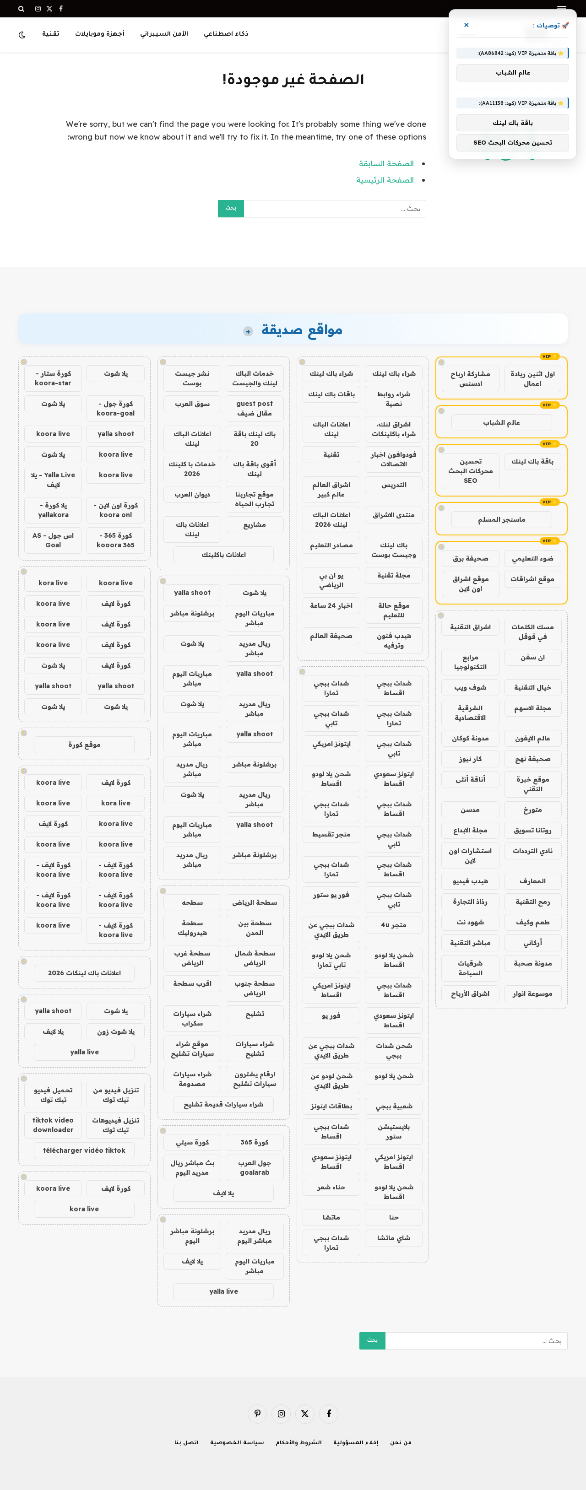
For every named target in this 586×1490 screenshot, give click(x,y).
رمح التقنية (532, 901)
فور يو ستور (331, 895)
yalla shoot (192, 592)
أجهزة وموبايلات (100, 34)
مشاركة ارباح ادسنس (470, 379)
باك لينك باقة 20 (254, 439)
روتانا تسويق (533, 830)
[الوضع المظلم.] (22, 34)
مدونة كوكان (470, 738)
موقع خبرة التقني (532, 784)
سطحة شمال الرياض (254, 958)
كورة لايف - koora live (115, 870)
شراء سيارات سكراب (192, 1018)
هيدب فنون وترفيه (394, 640)
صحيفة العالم (331, 636)
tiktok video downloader (53, 1125)
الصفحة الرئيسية (385, 179)
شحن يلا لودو (393, 1076)
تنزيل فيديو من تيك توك (116, 1095)
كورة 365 (254, 1142)
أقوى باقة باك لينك (254, 469)
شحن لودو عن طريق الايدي (331, 1081)
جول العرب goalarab (254, 1168)
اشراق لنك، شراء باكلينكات (394, 429)
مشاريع (254, 524)
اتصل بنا (186, 1444)
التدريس (394, 484)
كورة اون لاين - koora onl (115, 510)
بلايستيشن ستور (394, 1131)
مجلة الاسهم (532, 708)
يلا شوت (254, 592)
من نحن (401, 1444)
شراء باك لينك (394, 373)
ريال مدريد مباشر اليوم (254, 1236)
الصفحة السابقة (386, 163)
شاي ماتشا (393, 1238)
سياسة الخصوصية (237, 1444)
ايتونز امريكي (331, 744)
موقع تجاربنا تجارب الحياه (254, 499)
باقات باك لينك (331, 394)
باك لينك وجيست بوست (393, 550)
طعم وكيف (533, 922)
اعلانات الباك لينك (331, 429)
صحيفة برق (470, 558)
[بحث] (22, 8)
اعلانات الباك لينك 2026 (331, 520)
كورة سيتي (192, 1142)
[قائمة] (561, 9)
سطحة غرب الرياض (192, 958)
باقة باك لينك (532, 461)
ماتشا (331, 1217)
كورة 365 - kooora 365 (116, 540)
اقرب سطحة (192, 983)
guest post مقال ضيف (254, 408)
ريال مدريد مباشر (255, 648)
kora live (53, 583)
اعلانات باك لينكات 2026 (84, 973)
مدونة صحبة (533, 963)
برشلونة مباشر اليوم (192, 1236)
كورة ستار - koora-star (53, 378)
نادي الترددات (533, 851)
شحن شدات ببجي (394, 1050)
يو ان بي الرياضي (331, 580)
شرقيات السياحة (470, 968)
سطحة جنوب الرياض (254, 988)
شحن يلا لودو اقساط (331, 779)
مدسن (470, 809)
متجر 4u (394, 925)
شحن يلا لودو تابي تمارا (331, 960)
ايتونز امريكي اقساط (331, 990)
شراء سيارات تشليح (254, 1049)
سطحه (192, 902)
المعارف (533, 881)
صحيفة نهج (533, 759)
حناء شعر (331, 1187)
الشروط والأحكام (299, 1444)
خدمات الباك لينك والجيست (254, 378)
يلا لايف (223, 1193)
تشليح (254, 1014)
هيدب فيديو (470, 881)
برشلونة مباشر (192, 613)
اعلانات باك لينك (192, 529)
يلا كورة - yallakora (53, 510)
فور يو (331, 1015)
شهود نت (470, 922)
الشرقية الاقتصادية (470, 713)
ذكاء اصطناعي (226, 34)
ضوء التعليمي (532, 558)
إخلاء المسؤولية (356, 1444)
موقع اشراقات (532, 579)
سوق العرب (192, 403)
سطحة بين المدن (254, 928)
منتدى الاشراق (394, 515)
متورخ (532, 809)
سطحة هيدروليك (192, 928)
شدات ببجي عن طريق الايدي (331, 930)
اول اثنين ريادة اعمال (532, 379)
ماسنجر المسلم (502, 519)
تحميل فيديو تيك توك (53, 1095)
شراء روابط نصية (393, 399)
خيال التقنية (532, 687)
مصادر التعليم (331, 545)
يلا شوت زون (116, 1031)
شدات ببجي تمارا (331, 688)
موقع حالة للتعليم (394, 610)
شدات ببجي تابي (331, 718)
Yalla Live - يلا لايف (53, 480)
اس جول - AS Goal (53, 540)
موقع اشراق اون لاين (470, 584)
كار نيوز (470, 759)
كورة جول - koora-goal (116, 408)
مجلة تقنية (394, 575)
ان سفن (533, 657)
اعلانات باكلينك (223, 555)
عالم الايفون (532, 738)
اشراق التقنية (470, 627)
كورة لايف (115, 603)
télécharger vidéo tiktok (84, 1150)
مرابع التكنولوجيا (470, 662)
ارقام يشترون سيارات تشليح (254, 1079)
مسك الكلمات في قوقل (532, 632)
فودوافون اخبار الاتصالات (394, 459)
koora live (53, 434)
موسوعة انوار (533, 993)
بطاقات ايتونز (331, 1106)
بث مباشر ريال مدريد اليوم (192, 1168)
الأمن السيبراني (164, 34)
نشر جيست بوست (192, 378)
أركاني (532, 943)
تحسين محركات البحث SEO (470, 471)
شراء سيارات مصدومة (192, 1079)
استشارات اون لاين (470, 855)
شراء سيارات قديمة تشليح (223, 1104)
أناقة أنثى (470, 779)
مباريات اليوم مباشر (255, 618)
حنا (394, 1217)
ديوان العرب (192, 494)
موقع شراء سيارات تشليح (192, 1049)
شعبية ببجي (393, 1106)
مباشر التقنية (470, 943)
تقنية (51, 34)
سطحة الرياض (254, 902)
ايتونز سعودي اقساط (394, 779)
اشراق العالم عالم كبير (331, 489)
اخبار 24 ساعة (331, 605)
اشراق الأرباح (470, 993)
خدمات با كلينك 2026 (192, 469)
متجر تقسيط (331, 834)
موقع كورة (84, 744)
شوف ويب (470, 687)
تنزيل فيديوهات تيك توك (115, 1125)
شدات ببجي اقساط (394, 688)
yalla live (223, 1291)
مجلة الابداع (470, 830)
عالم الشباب (501, 422)
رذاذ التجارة (470, 901)
